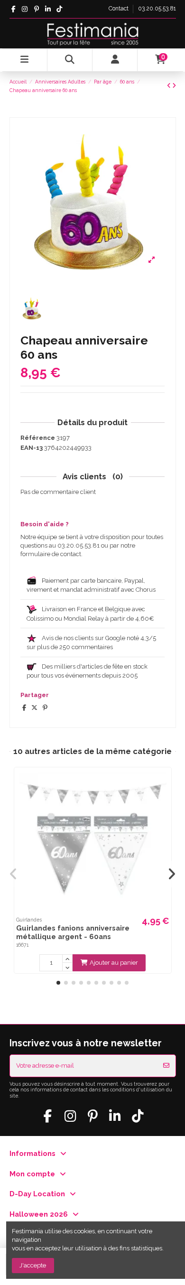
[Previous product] (169, 85)
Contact (119, 8)
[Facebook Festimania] (13, 9)
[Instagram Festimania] (25, 9)
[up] (67, 958)
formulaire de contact (50, 554)
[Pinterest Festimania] (36, 9)
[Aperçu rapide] (163, 782)
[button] (58, 983)
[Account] (115, 60)
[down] (67, 967)
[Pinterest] (45, 707)
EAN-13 (31, 447)
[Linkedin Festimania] (48, 9)
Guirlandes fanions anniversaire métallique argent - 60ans (73, 932)
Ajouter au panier (114, 962)
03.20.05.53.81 (157, 8)
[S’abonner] (166, 1066)
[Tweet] (34, 707)
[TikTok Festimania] (59, 9)
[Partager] (24, 707)
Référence (37, 437)
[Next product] (174, 85)
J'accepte (32, 1265)
